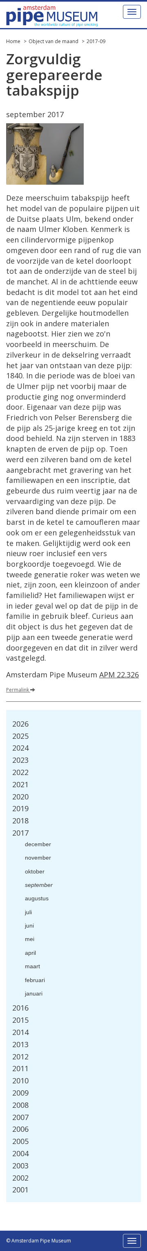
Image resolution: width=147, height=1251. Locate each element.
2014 (20, 1032)
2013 (20, 1044)
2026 (20, 724)
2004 (20, 1153)
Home (13, 41)
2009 (20, 1093)
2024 (20, 748)
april (30, 953)
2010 (20, 1080)
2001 (20, 1189)
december (38, 844)
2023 (20, 760)
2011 (20, 1068)
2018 (20, 820)
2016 (20, 1008)
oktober (35, 871)
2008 (20, 1105)
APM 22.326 (119, 674)
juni (29, 925)
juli (28, 912)
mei (29, 939)
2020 (20, 796)
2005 (20, 1141)
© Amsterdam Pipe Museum (38, 1240)
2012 (20, 1056)
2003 (20, 1165)
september (39, 885)
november (38, 857)
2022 (20, 772)
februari (35, 980)
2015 (20, 1020)
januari (33, 993)
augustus (37, 898)
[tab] (73, 724)
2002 (20, 1178)
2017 (20, 833)
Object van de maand (53, 41)
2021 (20, 784)
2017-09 (96, 41)
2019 (20, 808)
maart (32, 966)
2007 (20, 1117)
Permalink (18, 689)
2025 (20, 736)
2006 (20, 1129)
